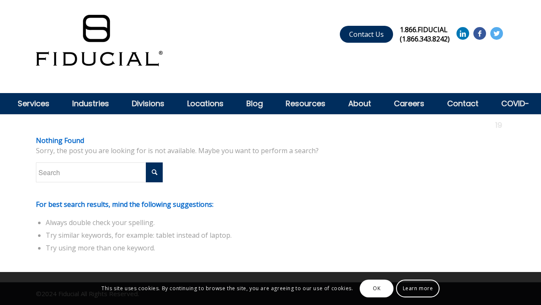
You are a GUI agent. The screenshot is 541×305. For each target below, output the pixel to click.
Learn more (418, 288)
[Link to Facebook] (479, 33)
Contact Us (366, 34)
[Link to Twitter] (496, 33)
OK (376, 288)
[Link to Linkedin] (462, 33)
